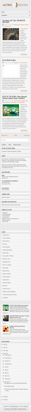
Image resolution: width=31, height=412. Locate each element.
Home (15, 135)
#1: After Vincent (6, 182)
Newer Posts (4, 135)
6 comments (22, 102)
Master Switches (25, 24)
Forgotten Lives (6, 262)
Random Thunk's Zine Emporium (10, 218)
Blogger (26, 406)
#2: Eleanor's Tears (6, 184)
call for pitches (17, 100)
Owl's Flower (6, 217)
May (6, 370)
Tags (10, 144)
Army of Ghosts (5, 189)
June (6, 367)
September (7, 364)
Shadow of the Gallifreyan (9, 291)
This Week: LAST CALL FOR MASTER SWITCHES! (13, 21)
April (6, 373)
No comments (7, 26)
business (16, 62)
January (6, 382)
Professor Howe (7, 282)
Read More (24, 54)
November (7, 358)
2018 (4, 399)
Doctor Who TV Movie (8, 256)
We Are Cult (5, 221)
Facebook (4, 151)
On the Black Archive (9, 60)
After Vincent (6, 235)
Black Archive (6, 241)
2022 (4, 347)
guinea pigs (5, 268)
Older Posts (27, 135)
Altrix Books (15, 406)
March (6, 376)
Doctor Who (6, 253)
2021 (4, 350)
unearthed (5, 297)
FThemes (11, 408)
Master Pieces (17, 24)
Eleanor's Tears (6, 259)
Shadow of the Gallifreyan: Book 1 (10, 176)
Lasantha (24, 408)
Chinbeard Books (7, 214)
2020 (4, 353)
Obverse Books (6, 215)
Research (5, 285)
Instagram (13, 151)
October (7, 361)
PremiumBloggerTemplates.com (10, 409)
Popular (4, 144)
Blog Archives (17, 144)
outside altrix (13, 102)
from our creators (7, 265)
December (7, 355)
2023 (4, 344)
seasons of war (6, 288)
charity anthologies (7, 250)
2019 (4, 396)
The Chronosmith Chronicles (10, 294)
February (7, 379)
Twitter (9, 151)
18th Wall (5, 213)
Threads (19, 151)
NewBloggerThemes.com (22, 409)
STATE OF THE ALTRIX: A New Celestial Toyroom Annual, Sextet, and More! (14, 97)
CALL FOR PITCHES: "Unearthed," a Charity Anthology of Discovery (19, 316)
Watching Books (6, 220)
